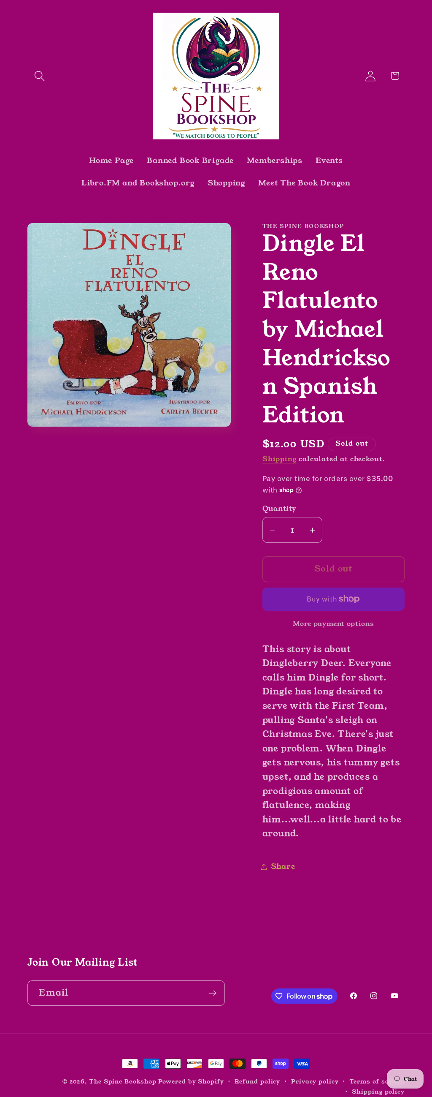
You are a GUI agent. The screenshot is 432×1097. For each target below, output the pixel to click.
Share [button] (283, 866)
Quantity (279, 509)
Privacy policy (315, 1081)
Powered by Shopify (191, 1081)
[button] (39, 76)
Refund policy (257, 1081)
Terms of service (377, 1081)
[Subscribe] (212, 993)
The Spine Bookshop (122, 1081)
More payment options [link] (333, 624)
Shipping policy (378, 1091)
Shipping (279, 459)
